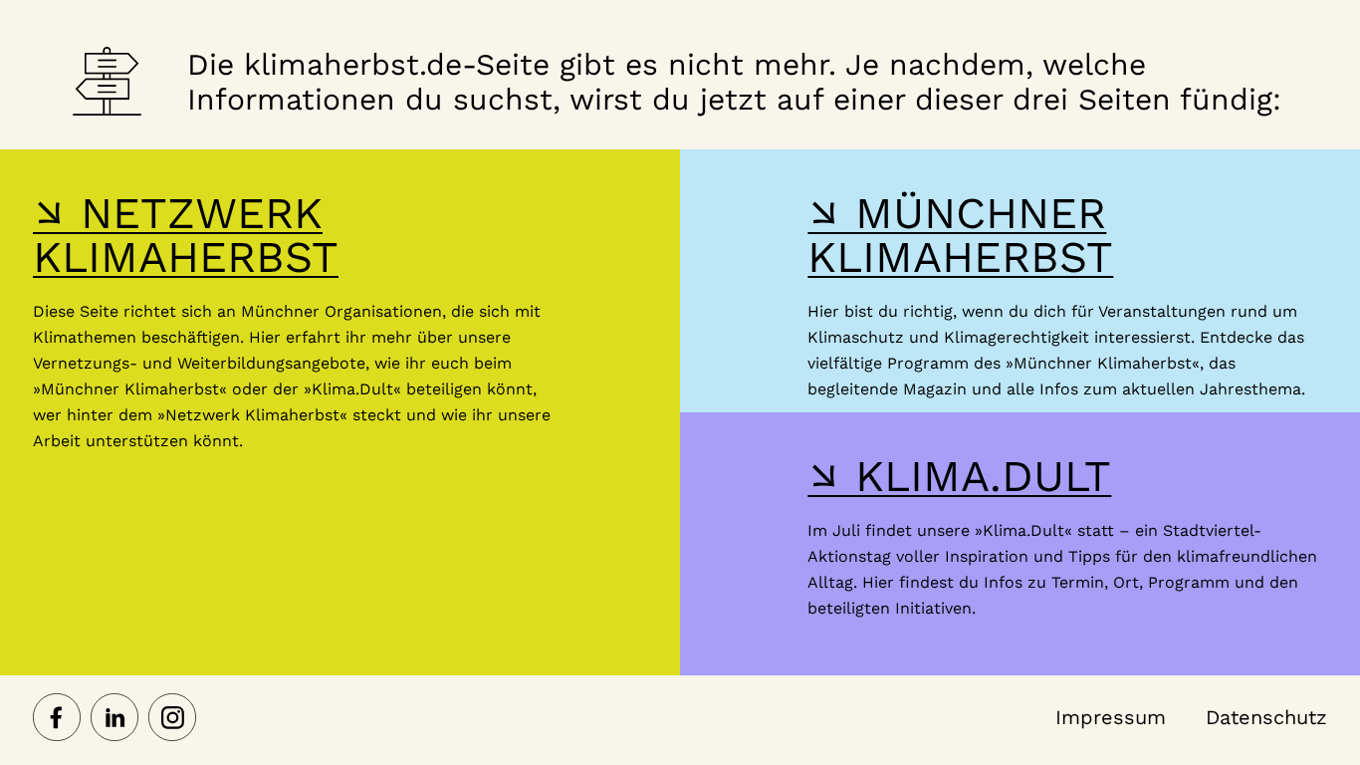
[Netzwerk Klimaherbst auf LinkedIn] (114, 719)
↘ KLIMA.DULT (959, 476)
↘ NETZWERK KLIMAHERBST (186, 235)
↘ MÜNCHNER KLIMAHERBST (960, 235)
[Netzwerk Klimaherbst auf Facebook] (57, 719)
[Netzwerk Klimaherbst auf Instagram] (172, 719)
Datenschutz (1266, 717)
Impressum (1110, 717)
